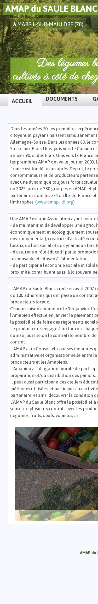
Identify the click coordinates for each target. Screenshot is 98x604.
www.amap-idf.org (55, 202)
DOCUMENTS (62, 99)
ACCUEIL (22, 101)
